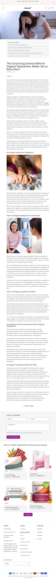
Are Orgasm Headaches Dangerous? (18, 45)
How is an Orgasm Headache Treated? (18, 50)
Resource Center (25, 532)
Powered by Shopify (19, 576)
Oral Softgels (7, 529)
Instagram (40, 532)
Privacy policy (36, 576)
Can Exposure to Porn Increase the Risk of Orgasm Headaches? (25, 53)
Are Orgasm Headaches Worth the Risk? (19, 56)
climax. (47, 103)
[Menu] (3, 8)
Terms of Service (25, 542)
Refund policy (29, 576)
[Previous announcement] (2, 2)
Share (9, 76)
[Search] (46, 8)
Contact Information (26, 552)
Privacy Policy (24, 549)
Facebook (39, 529)
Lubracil (13, 576)
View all (28, 514)
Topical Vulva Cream (9, 532)
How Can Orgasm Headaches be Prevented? (20, 47)
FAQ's (21, 535)
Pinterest (39, 535)
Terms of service (44, 576)
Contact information (28, 577)
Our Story (23, 529)
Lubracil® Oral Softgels (10, 474)
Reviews (22, 539)
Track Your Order (25, 555)
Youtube (39, 539)
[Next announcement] (53, 2)
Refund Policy (24, 545)
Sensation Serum (33, 473)
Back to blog (29, 406)
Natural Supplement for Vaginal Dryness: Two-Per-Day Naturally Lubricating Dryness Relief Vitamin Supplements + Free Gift (11, 547)
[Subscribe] (28, 563)
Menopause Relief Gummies (8, 536)
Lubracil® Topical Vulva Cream (11, 507)
